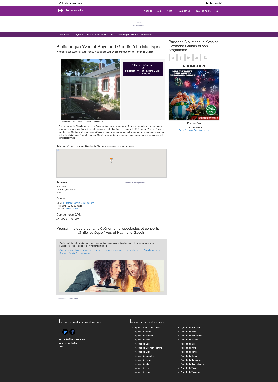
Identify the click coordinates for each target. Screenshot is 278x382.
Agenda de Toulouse (190, 372)
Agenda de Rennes (190, 351)
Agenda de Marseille (190, 327)
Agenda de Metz (188, 331)
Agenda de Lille (142, 363)
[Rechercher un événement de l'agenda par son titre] (217, 11)
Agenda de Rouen (189, 355)
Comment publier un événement (72, 338)
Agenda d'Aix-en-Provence (147, 327)
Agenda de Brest (142, 339)
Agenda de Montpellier (191, 335)
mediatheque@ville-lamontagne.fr (78, 202)
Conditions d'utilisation (68, 342)
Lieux (159, 10)
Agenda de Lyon (142, 368)
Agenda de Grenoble (144, 355)
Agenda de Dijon (142, 351)
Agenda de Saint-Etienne (192, 363)
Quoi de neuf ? (203, 10)
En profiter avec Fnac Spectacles (194, 130)
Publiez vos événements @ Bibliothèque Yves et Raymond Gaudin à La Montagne (143, 69)
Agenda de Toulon (189, 368)
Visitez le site (72, 208)
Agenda (148, 10)
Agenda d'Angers (143, 331)
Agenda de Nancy (143, 372)
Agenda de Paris (188, 347)
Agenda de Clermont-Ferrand (148, 347)
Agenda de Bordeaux (144, 335)
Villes (169, 10)
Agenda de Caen (143, 343)
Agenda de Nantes (189, 339)
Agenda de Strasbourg (191, 359)
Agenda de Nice (188, 343)
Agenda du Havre (143, 359)
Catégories (184, 10)
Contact (62, 346)
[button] (214, 3)
